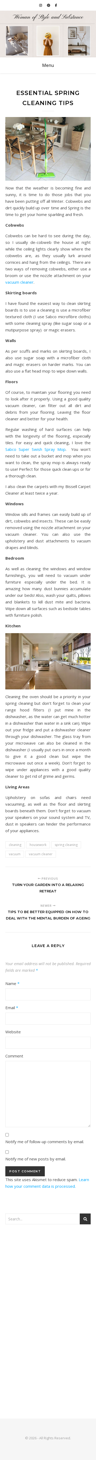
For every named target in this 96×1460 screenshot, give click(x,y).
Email (11, 1007)
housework (38, 845)
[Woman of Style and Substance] (48, 34)
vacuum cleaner (19, 282)
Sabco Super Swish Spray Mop (35, 449)
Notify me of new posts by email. (35, 1158)
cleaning (15, 845)
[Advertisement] (48, 1283)
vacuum (15, 854)
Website (13, 1031)
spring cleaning (66, 845)
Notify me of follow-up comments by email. (44, 1141)
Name (12, 983)
